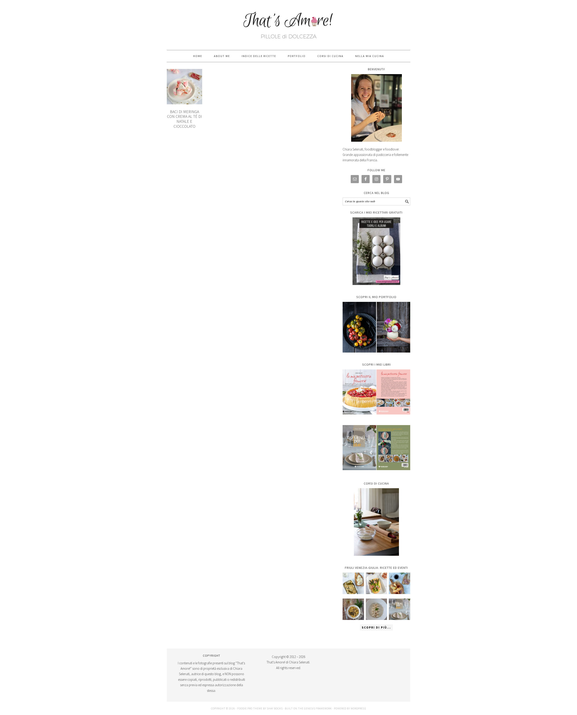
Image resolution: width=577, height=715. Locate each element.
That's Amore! (288, 23)
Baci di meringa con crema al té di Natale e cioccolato (184, 119)
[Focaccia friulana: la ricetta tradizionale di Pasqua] (399, 583)
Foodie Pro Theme (249, 708)
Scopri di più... (376, 627)
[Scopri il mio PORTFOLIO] (376, 327)
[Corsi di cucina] (376, 522)
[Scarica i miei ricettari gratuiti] (376, 251)
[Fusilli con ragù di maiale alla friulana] (353, 609)
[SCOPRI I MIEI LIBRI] (376, 418)
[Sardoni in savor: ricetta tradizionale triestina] (353, 583)
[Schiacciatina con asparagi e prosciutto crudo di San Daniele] (376, 583)
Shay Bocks (275, 708)
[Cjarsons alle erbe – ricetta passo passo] (376, 609)
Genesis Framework (318, 708)
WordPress (358, 708)
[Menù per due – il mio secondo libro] (399, 609)
